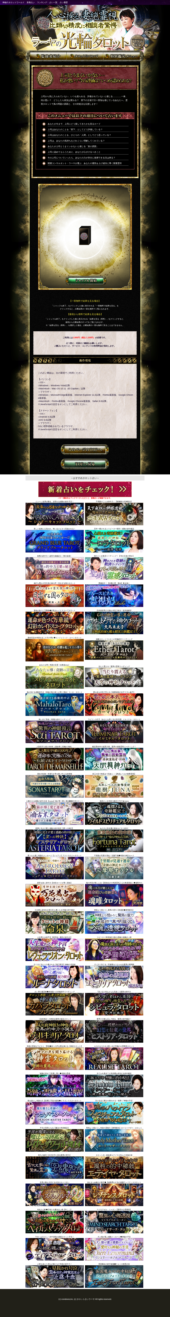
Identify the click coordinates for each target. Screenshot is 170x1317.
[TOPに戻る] (137, 42)
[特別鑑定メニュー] (124, 56)
